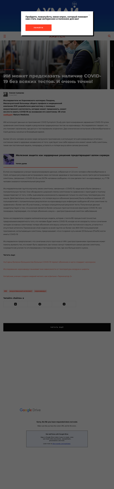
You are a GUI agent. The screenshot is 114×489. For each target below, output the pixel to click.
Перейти (38, 28)
